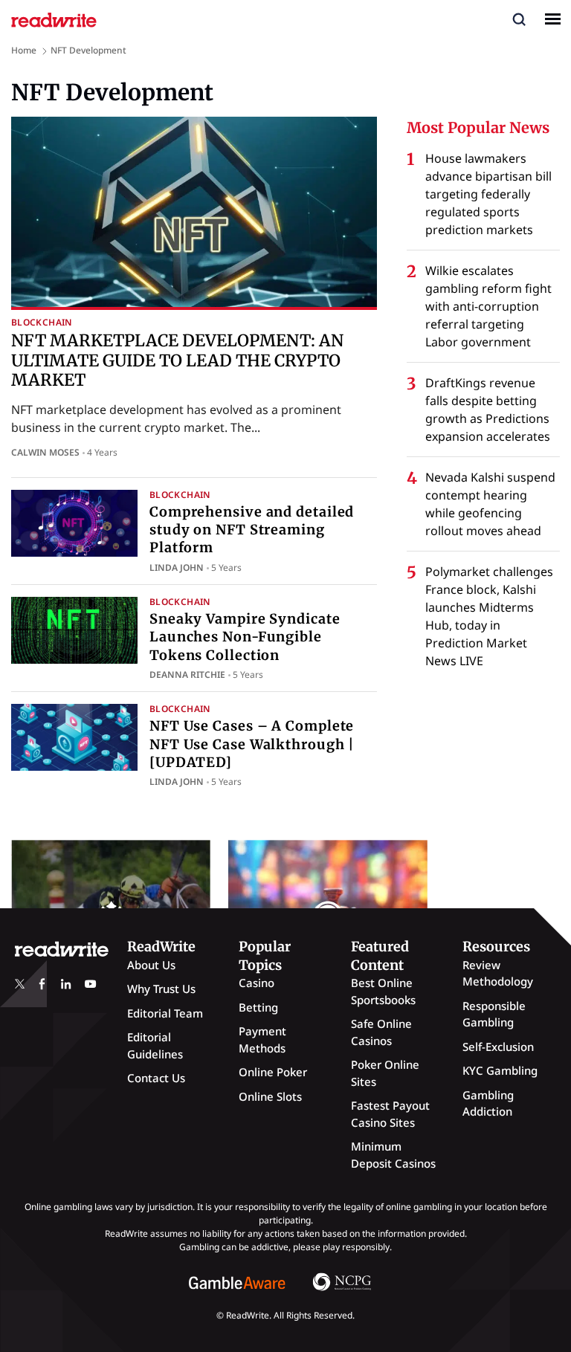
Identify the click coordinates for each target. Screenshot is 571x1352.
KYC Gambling (500, 1070)
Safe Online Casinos (381, 1032)
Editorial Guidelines (155, 1045)
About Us (151, 964)
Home (23, 50)
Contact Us (156, 1077)
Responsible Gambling (494, 1014)
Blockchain (42, 322)
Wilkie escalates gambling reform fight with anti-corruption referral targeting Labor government (488, 306)
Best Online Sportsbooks (383, 991)
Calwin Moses (45, 452)
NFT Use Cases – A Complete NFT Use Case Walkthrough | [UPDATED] (252, 744)
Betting (258, 1007)
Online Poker (273, 1071)
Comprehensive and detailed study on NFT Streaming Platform (251, 530)
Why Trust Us (161, 988)
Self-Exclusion (498, 1046)
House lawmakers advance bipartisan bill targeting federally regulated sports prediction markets (488, 194)
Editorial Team (165, 1013)
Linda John (176, 567)
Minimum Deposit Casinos (393, 1155)
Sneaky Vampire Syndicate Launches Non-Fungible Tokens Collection (245, 637)
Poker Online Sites (385, 1073)
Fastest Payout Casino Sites (390, 1114)
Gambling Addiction (488, 1103)
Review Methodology (497, 973)
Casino (256, 982)
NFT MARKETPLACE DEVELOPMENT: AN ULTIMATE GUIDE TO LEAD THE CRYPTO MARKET (177, 360)
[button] (519, 18)
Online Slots (270, 1096)
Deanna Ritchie (187, 674)
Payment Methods (262, 1039)
